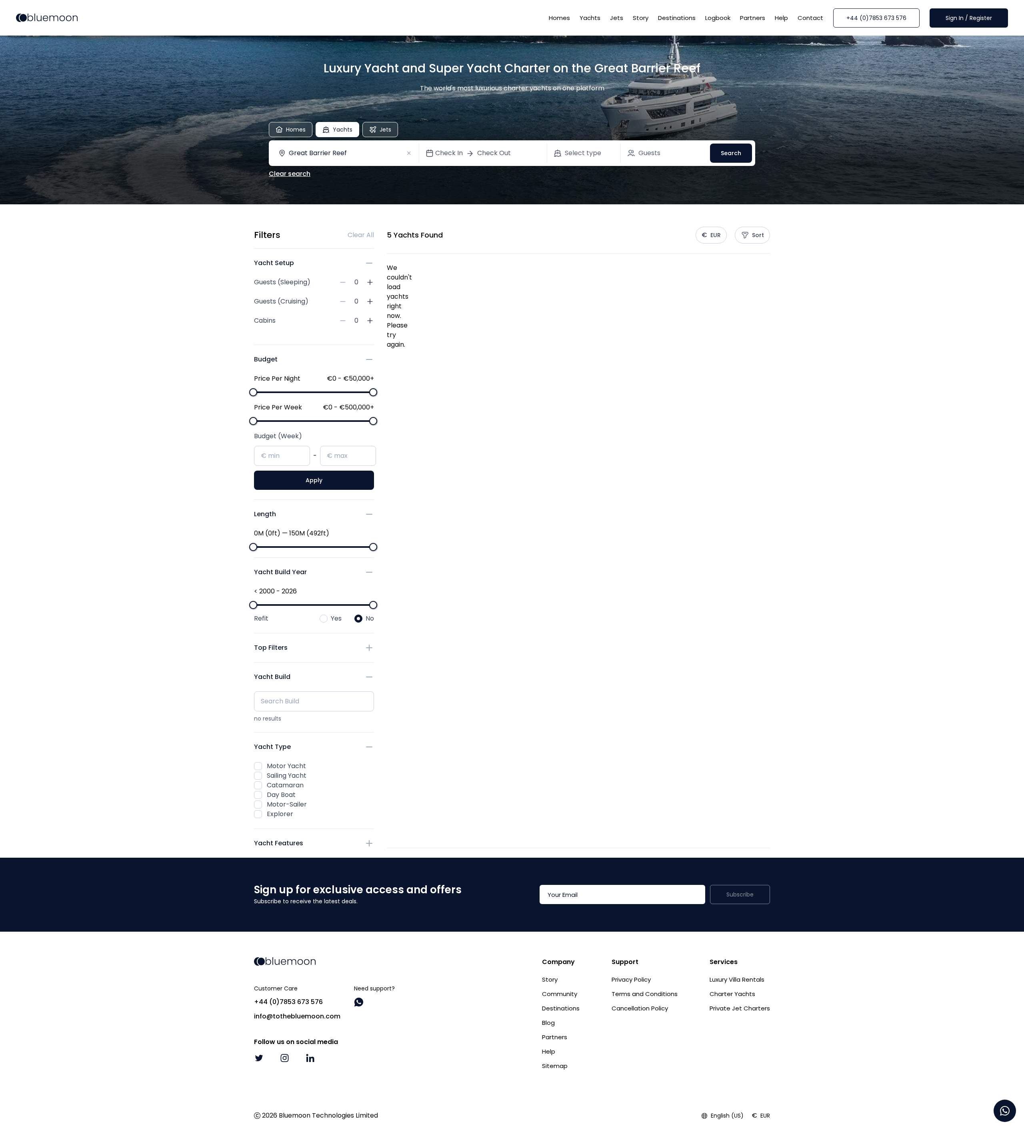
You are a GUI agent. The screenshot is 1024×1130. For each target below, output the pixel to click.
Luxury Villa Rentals (737, 979)
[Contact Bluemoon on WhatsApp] (359, 1002)
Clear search (289, 173)
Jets (616, 18)
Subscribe (740, 894)
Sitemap (555, 1066)
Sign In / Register (969, 18)
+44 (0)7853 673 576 (876, 18)
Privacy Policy (631, 979)
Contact (810, 18)
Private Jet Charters (740, 1008)
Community (559, 994)
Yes (336, 618)
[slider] (253, 392)
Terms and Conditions (645, 994)
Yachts (590, 18)
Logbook (717, 18)
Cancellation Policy (640, 1008)
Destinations (677, 18)
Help (781, 18)
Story (640, 18)
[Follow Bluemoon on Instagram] (284, 1058)
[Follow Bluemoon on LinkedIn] (310, 1058)
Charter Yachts (732, 994)
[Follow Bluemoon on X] (259, 1058)
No (370, 618)
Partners (752, 18)
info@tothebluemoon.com (297, 1016)
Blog (548, 1022)
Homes (559, 18)
